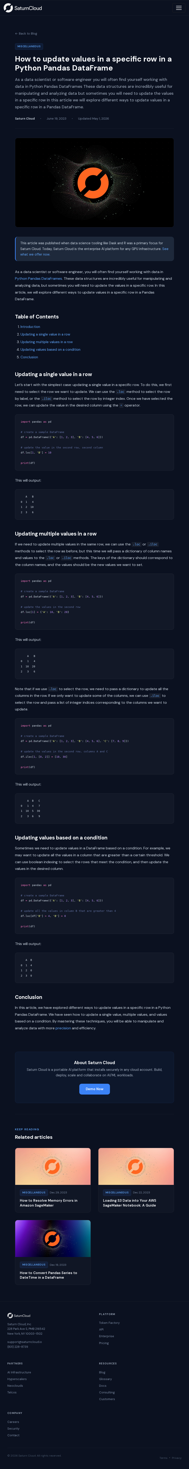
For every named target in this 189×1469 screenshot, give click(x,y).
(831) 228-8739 (17, 1347)
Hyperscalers (17, 1379)
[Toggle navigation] (178, 7)
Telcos (12, 1392)
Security (13, 1429)
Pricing (104, 1343)
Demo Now (94, 1089)
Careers (13, 1422)
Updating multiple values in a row (47, 342)
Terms (163, 1458)
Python (21, 278)
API (101, 1329)
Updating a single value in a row (45, 334)
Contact (13, 1435)
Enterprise (106, 1336)
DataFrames (51, 278)
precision (63, 1028)
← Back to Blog (26, 33)
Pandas (34, 278)
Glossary (105, 1379)
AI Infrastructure (19, 1372)
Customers (107, 1399)
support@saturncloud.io (24, 1342)
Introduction (30, 326)
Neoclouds (15, 1386)
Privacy (177, 1458)
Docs (102, 1386)
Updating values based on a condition (50, 349)
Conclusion (29, 357)
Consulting (107, 1392)
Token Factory (109, 1323)
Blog (102, 1372)
